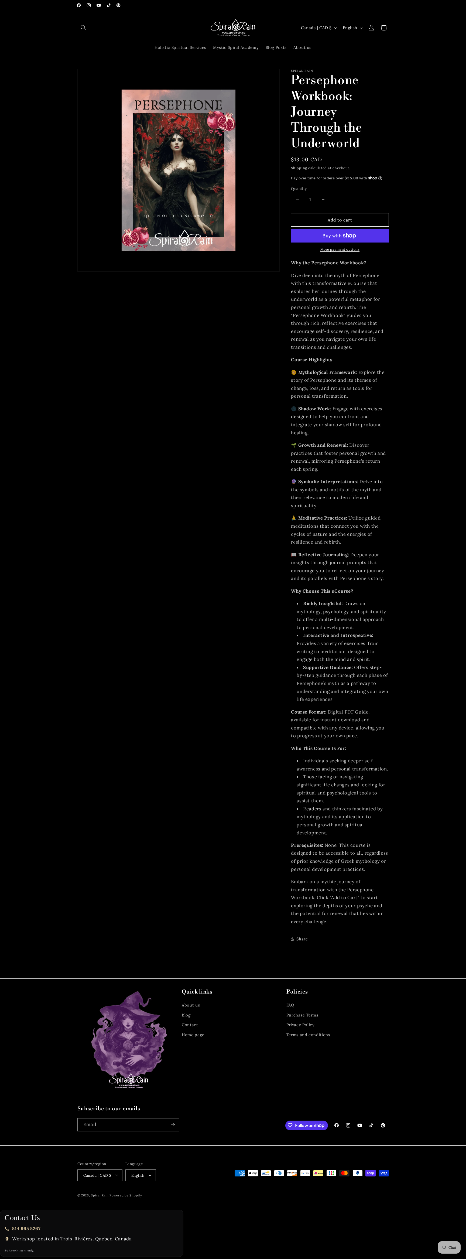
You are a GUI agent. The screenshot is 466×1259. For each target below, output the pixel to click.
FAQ (290, 1005)
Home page (193, 1034)
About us (191, 1005)
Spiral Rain (99, 1195)
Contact (190, 1025)
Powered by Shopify (125, 1195)
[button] (83, 28)
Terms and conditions (308, 1034)
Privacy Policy (300, 1025)
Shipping (299, 167)
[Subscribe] (172, 1124)
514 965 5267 (26, 1228)
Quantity (299, 188)
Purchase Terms (302, 1015)
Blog (186, 1015)
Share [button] (302, 938)
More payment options (340, 249)
